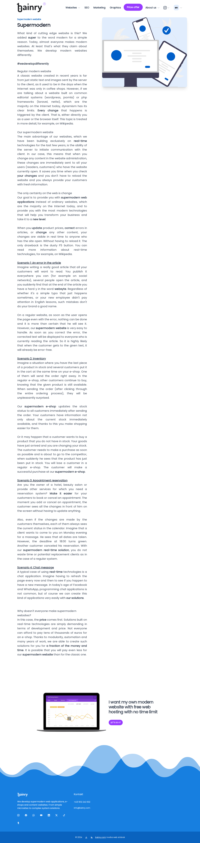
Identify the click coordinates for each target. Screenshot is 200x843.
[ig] (166, 8)
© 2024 (79, 837)
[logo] (29, 7)
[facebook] (26, 815)
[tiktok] (64, 815)
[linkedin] (49, 815)
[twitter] (57, 815)
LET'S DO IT (116, 722)
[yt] (41, 815)
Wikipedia (66, 123)
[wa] (34, 815)
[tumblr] (19, 823)
